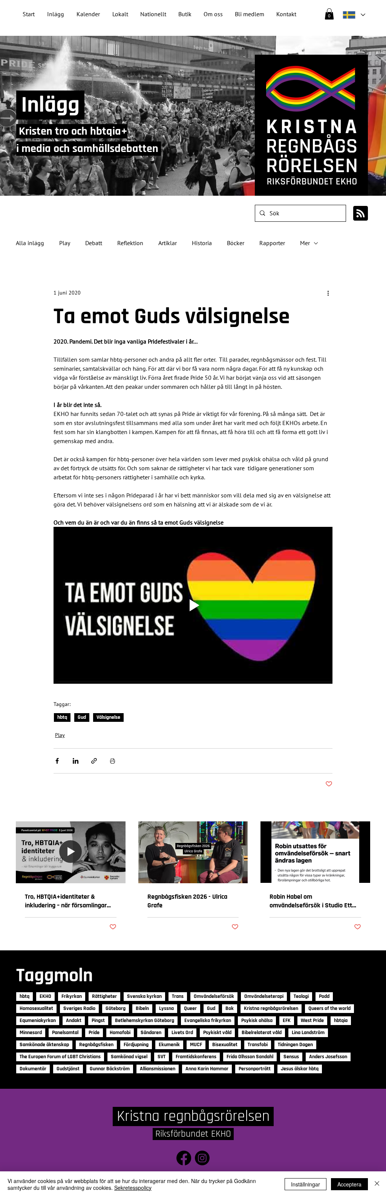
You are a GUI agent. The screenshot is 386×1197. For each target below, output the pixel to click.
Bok (229, 1008)
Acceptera (349, 1184)
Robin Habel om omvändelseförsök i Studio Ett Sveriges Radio (311, 901)
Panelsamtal (65, 1032)
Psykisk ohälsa (257, 1020)
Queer (190, 1008)
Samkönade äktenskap (44, 1044)
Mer (305, 243)
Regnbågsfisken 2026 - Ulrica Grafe (187, 901)
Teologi (301, 996)
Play (64, 243)
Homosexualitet (36, 1008)
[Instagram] (202, 1158)
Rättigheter (104, 996)
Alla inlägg (30, 243)
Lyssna (166, 1008)
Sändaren (151, 1032)
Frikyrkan (71, 996)
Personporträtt (255, 1068)
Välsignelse (108, 717)
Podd (324, 996)
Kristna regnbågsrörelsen (271, 1008)
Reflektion (130, 243)
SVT (161, 1056)
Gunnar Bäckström (110, 1068)
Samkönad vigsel (129, 1056)
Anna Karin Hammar (206, 1068)
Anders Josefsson (328, 1056)
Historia (202, 243)
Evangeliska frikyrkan (207, 1020)
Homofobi (120, 1032)
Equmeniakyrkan (38, 1020)
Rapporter (272, 243)
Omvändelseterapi (263, 996)
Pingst (98, 1020)
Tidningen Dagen (295, 1044)
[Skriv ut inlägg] (112, 760)
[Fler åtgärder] (327, 293)
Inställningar (305, 1184)
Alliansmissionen (157, 1068)
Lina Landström (308, 1032)
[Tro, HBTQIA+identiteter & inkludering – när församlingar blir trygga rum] (71, 852)
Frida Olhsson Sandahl (250, 1056)
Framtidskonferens (196, 1056)
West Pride (312, 1020)
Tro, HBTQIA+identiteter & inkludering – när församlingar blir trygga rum (66, 901)
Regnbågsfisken (96, 1044)
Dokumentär (33, 1068)
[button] (153, 14)
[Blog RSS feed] (360, 213)
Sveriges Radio (79, 1008)
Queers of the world (329, 1008)
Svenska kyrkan (144, 996)
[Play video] (193, 605)
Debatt (93, 243)
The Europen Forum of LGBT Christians (60, 1056)
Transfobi (258, 1044)
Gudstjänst (68, 1068)
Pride (94, 1032)
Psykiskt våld (217, 1032)
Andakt (73, 1020)
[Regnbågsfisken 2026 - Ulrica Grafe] (193, 852)
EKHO (45, 996)
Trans (178, 996)
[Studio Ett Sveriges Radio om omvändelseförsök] (315, 852)
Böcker (235, 243)
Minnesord (31, 1032)
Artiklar (167, 243)
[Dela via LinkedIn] (75, 760)
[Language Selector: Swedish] (353, 15)
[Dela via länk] (94, 760)
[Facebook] (183, 1158)
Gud (82, 717)
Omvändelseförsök (214, 996)
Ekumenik (169, 1044)
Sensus (291, 1056)
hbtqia (341, 1020)
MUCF (196, 1044)
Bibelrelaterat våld (262, 1032)
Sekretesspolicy (133, 1187)
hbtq (62, 717)
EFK (287, 1020)
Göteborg (116, 1008)
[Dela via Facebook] (57, 760)
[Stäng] (376, 1184)
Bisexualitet (224, 1044)
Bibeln (142, 1008)
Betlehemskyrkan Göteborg (144, 1020)
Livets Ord (182, 1032)
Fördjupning (136, 1044)
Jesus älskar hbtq (300, 1068)
